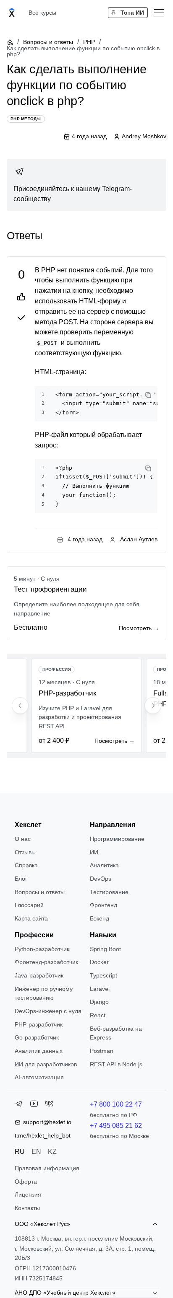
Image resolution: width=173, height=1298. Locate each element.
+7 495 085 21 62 (116, 1125)
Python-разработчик (42, 949)
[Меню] (159, 12)
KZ (52, 1151)
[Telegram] (19, 1105)
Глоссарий (29, 905)
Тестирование (109, 892)
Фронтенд (103, 905)
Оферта (26, 1181)
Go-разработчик (37, 1037)
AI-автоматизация (39, 1077)
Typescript (103, 975)
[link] (86, 185)
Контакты (27, 1208)
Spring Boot (105, 949)
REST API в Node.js (116, 1064)
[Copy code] (148, 395)
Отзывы (25, 852)
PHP (89, 42)
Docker (99, 962)
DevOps (100, 878)
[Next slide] (152, 705)
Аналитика (104, 865)
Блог (21, 878)
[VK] (49, 1105)
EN (36, 1151)
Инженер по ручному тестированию (44, 993)
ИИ (94, 852)
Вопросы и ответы (48, 42)
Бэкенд (99, 918)
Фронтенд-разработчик (46, 962)
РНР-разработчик (39, 1024)
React (97, 1015)
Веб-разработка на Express (116, 1033)
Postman (101, 1050)
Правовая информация (47, 1168)
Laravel (100, 988)
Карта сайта (31, 918)
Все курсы (42, 12)
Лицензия (28, 1194)
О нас (23, 838)
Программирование (117, 838)
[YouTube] (34, 1105)
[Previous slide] (20, 705)
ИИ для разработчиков (46, 1064)
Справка (26, 865)
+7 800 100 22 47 (116, 1104)
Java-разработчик (39, 975)
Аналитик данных (39, 1050)
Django (99, 1001)
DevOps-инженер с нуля (48, 1011)
